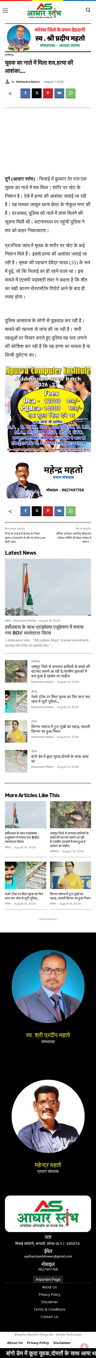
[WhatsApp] (71, 93)
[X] (37, 93)
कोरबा (7, 620)
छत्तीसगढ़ (9, 55)
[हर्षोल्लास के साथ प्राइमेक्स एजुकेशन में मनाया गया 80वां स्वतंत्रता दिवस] (48, 587)
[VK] (59, 93)
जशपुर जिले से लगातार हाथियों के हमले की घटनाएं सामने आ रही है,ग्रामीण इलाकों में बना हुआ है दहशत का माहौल (60, 671)
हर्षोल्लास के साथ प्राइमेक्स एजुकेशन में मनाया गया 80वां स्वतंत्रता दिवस (44, 630)
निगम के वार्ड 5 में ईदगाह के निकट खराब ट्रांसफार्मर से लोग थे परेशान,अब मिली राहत (25, 538)
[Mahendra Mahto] (8, 81)
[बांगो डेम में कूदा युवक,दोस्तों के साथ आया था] (16, 761)
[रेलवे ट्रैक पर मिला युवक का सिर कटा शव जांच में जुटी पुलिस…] (16, 701)
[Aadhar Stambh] (44, 10)
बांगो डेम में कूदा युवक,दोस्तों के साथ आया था (60, 759)
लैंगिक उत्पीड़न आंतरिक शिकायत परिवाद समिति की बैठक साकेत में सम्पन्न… (73, 538)
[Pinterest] (48, 93)
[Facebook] (25, 93)
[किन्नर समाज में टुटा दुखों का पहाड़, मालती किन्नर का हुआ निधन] (16, 731)
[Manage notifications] (84, 1347)
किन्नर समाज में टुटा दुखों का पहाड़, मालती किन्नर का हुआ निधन (60, 729)
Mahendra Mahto (28, 82)
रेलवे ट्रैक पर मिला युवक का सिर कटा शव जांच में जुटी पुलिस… (60, 699)
